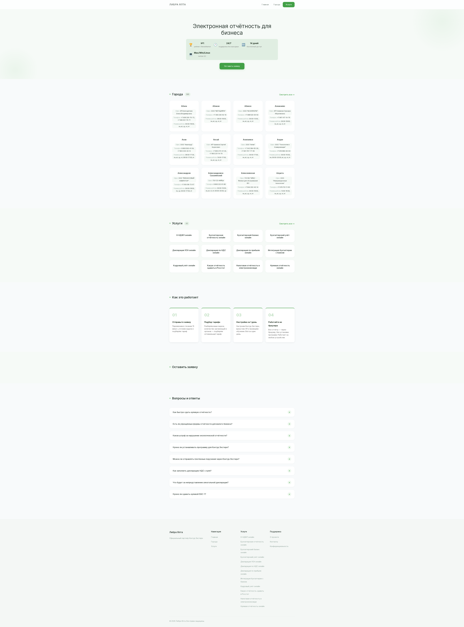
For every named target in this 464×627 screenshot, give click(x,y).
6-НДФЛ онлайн (247, 537)
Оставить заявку (232, 66)
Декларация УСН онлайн (251, 562)
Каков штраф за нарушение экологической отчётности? (200, 435)
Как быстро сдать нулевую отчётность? (192, 412)
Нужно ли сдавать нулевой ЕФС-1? (189, 494)
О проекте (274, 537)
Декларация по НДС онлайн (252, 566)
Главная (265, 5)
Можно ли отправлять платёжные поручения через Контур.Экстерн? (206, 459)
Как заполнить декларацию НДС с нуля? (192, 471)
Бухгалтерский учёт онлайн (252, 557)
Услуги (289, 5)
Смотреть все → (287, 94)
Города (277, 5)
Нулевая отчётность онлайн (253, 606)
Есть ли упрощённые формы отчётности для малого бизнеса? (202, 424)
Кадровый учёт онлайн (250, 586)
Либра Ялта (177, 4)
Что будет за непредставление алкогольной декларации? (200, 482)
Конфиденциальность (279, 546)
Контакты (274, 542)
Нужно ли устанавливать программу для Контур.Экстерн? (201, 447)
